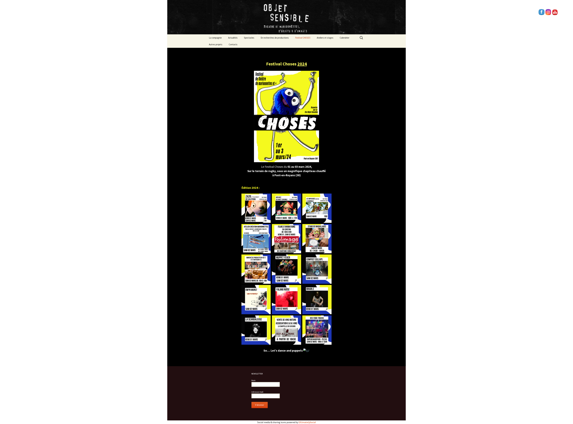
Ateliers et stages (325, 37)
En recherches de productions (275, 37)
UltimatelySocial (307, 422)
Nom (253, 380)
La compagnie (215, 37)
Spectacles (249, 37)
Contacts (233, 44)
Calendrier (344, 37)
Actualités (233, 37)
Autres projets (215, 44)
